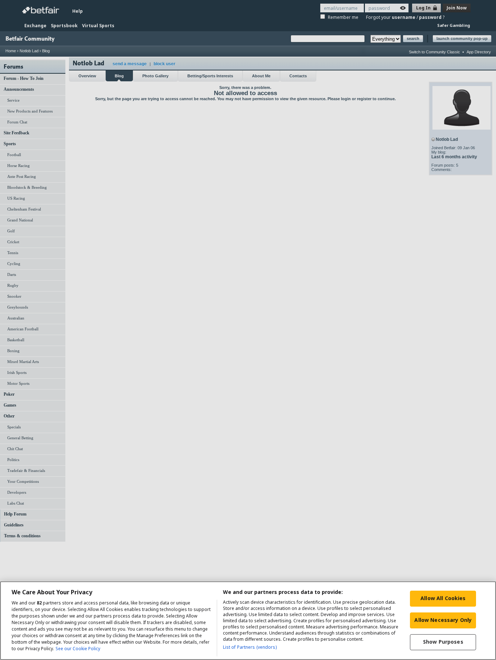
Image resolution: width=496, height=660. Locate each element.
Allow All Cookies (442, 598)
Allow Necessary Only (443, 619)
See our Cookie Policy (78, 648)
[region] (248, 620)
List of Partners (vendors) (250, 647)
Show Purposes (443, 641)
